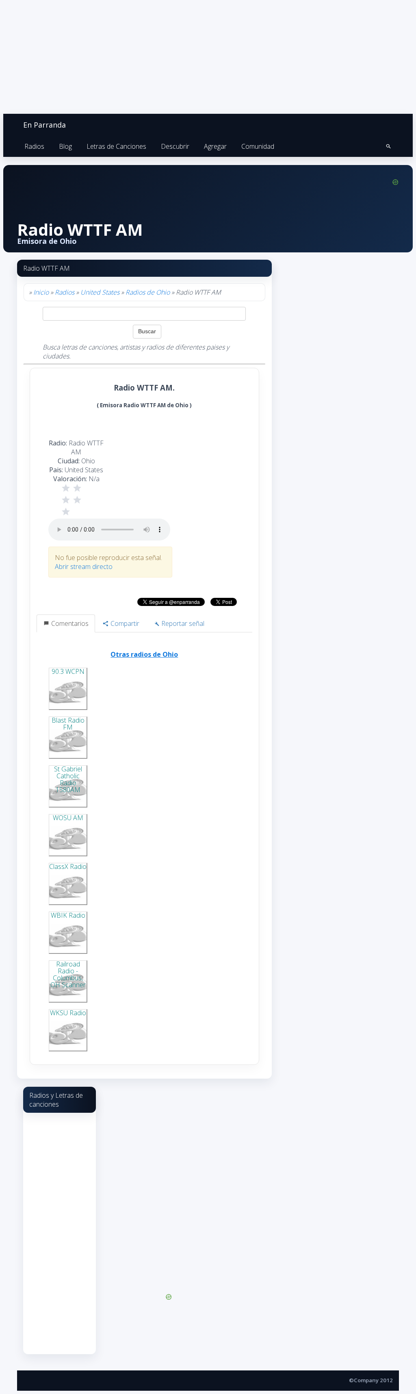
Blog (65, 146)
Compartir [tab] (124, 623)
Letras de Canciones (116, 146)
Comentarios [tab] (69, 623)
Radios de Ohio (148, 292)
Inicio (41, 292)
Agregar (215, 146)
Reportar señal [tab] (182, 623)
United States (99, 292)
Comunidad (257, 146)
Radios (34, 146)
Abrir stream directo (84, 566)
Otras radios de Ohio (144, 654)
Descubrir (175, 146)
